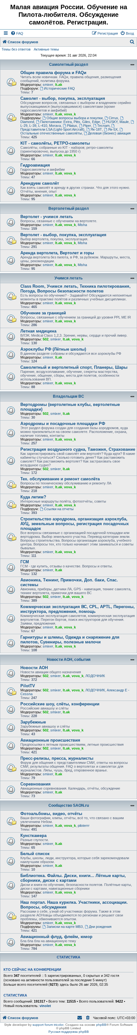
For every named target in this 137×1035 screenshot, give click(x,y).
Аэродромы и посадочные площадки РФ (62, 423)
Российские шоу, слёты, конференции (59, 704)
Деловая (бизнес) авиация (109, 133)
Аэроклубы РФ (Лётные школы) (53, 349)
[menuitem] (17, 33)
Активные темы (46, 49)
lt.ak (58, 84)
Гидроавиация (35, 165)
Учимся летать (68, 278)
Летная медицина (38, 331)
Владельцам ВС (68, 396)
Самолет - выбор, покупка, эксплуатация (62, 98)
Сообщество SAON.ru (68, 805)
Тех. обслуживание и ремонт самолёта (60, 478)
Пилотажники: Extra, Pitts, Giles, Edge (70, 122)
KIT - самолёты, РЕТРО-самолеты (55, 143)
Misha (82, 225)
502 (45, 339)
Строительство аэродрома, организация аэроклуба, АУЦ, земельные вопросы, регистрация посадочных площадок (74, 524)
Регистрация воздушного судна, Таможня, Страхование (77, 449)
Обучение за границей (43, 313)
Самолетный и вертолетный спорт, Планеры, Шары (73, 367)
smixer (48, 84)
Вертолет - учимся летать (46, 216)
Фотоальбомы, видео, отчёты (51, 813)
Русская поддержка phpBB (68, 1031)
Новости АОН (34, 667)
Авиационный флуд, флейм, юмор (56, 936)
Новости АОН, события (68, 659)
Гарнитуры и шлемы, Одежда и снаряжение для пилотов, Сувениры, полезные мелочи (69, 639)
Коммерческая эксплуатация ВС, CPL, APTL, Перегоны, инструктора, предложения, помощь (77, 609)
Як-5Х (113, 129)
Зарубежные (33, 722)
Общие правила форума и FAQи (53, 72)
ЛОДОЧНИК (95, 676)
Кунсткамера (33, 835)
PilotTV (27, 685)
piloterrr (84, 825)
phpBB (101, 1024)
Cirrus (113, 118)
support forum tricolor (47, 1024)
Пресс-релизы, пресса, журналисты (56, 758)
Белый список (35, 853)
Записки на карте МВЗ (65, 927)
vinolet (45, 1006)
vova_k (70, 114)
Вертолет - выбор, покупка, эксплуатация (63, 234)
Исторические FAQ (59, 88)
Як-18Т (96, 129)
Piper (87, 125)
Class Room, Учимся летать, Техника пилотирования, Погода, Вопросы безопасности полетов (75, 288)
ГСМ (24, 561)
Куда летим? (33, 497)
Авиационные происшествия (50, 740)
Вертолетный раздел (68, 208)
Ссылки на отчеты (59, 509)
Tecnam (103, 125)
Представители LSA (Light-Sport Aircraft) (52, 129)
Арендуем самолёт (39, 183)
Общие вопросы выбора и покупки (75, 118)
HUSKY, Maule (117, 122)
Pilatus (72, 125)
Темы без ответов (16, 49)
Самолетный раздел (68, 64)
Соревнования (35, 784)
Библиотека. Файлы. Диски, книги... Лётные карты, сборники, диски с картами (73, 878)
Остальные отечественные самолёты (51, 133)
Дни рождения (100, 927)
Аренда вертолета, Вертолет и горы (57, 252)
